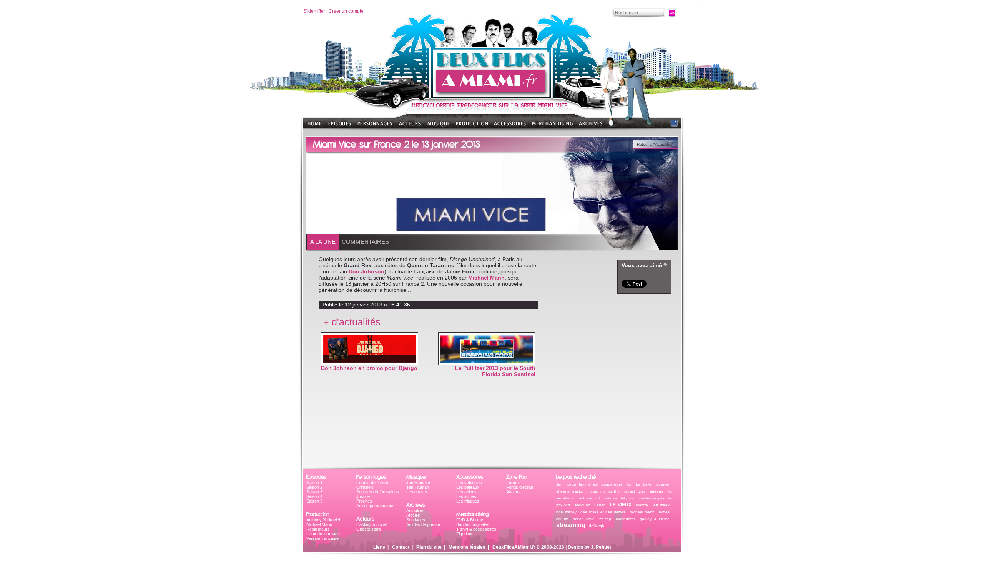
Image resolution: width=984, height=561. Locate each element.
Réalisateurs (318, 529)
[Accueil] (492, 96)
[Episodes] (339, 126)
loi (629, 484)
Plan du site (429, 547)
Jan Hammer (418, 482)
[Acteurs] (410, 126)
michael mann (642, 512)
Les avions (466, 491)
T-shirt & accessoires (476, 529)
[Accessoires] (509, 126)
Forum (512, 482)
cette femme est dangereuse (594, 484)
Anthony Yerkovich (323, 520)
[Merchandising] (552, 126)
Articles (413, 515)
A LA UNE (323, 241)
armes (664, 512)
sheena (656, 491)
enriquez (582, 505)
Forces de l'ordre (372, 482)
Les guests (416, 491)
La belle (643, 484)
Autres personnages (375, 505)
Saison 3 (314, 491)
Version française (322, 538)
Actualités (415, 510)
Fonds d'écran (519, 487)
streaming (570, 525)
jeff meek (661, 505)
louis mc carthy (604, 491)
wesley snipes (651, 498)
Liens (379, 547)
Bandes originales (472, 524)
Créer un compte (346, 11)
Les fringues (467, 501)
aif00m (562, 519)
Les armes (466, 496)
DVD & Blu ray (469, 520)
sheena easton (570, 491)
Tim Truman (417, 487)
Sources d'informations (377, 491)
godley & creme (655, 519)
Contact (400, 547)
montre (642, 505)
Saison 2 (314, 487)
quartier (663, 484)
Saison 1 (314, 482)
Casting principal (371, 524)
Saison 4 (314, 496)
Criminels (365, 487)
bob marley (566, 512)
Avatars (513, 491)
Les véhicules (469, 482)
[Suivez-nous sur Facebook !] (674, 125)
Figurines (465, 533)
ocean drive (584, 519)
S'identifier (314, 11)
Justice (363, 496)
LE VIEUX (621, 505)
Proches (364, 501)
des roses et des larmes (602, 512)
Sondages (415, 520)
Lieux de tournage (323, 533)
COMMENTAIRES (365, 241)
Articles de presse (423, 524)
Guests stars (368, 529)
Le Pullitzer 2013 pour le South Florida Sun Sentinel (495, 371)
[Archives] (590, 126)
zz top (605, 519)
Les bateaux (467, 487)
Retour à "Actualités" (655, 144)
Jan (559, 484)
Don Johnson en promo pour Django (369, 368)
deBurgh (596, 526)
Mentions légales (467, 547)
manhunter (625, 519)
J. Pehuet (601, 547)
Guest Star (634, 491)
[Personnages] (375, 126)
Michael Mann (486, 278)
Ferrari (599, 505)
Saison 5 (314, 501)
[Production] (471, 126)
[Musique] (438, 126)
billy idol (628, 498)
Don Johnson (366, 271)
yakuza (610, 498)
